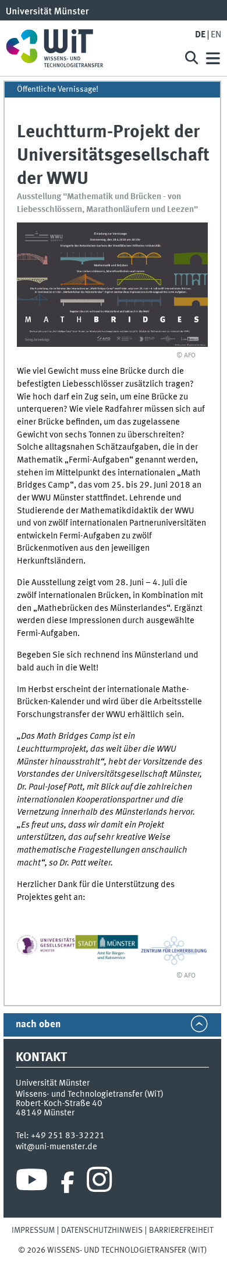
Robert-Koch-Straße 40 (59, 1103)
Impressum (33, 1230)
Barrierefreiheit (181, 1230)
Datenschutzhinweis (102, 1230)
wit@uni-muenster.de (56, 1147)
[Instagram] (99, 1182)
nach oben (38, 1025)
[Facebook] (68, 1182)
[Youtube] (32, 1182)
